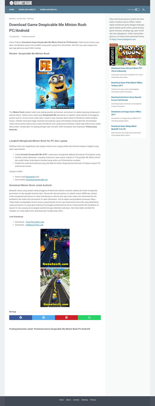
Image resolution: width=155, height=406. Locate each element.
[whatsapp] (89, 317)
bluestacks (30, 177)
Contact (76, 400)
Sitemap (85, 400)
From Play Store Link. (35, 222)
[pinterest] (66, 317)
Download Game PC (27, 10)
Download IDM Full (48, 10)
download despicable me (37, 180)
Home (11, 10)
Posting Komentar (28, 36)
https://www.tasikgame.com (124, 39)
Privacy (93, 400)
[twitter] (43, 317)
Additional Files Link (34, 225)
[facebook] (20, 317)
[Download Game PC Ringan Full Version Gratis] (23, 3)
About (68, 400)
